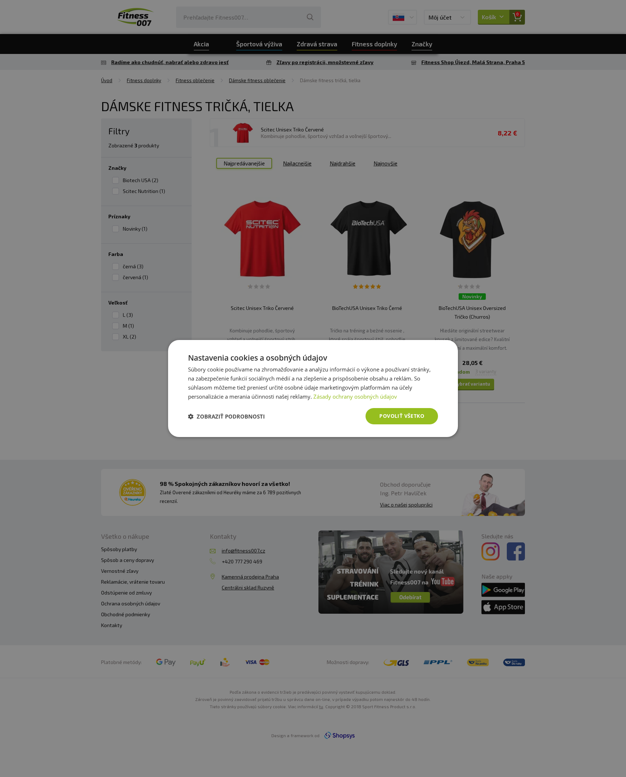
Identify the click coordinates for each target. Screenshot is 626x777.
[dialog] (313, 388)
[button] (226, 416)
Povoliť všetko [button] (401, 415)
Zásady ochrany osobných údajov (355, 396)
